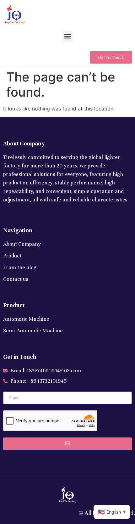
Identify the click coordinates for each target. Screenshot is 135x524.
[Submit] (67, 443)
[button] (67, 36)
